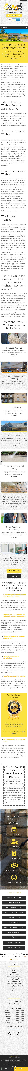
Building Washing (14, 407)
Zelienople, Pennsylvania (14, 942)
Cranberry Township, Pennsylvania (14, 912)
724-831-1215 (15, 15)
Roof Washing (14, 435)
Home (14, 969)
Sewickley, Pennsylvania (14, 932)
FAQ (14, 988)
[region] (14, 35)
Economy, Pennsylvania (14, 917)
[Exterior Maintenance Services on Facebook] (14, 1033)
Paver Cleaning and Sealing (14, 496)
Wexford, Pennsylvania (14, 947)
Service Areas (14, 990)
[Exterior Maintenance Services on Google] (9, 1033)
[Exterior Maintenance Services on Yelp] (19, 1033)
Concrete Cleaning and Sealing (14, 467)
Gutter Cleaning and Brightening (14, 528)
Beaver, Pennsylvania (14, 902)
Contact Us (14, 992)
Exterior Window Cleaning (14, 558)
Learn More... (14, 356)
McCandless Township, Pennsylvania (14, 927)
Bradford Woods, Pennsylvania (14, 907)
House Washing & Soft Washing (14, 377)
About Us (14, 971)
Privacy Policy (13, 1064)
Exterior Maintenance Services (14, 7)
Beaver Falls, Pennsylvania (14, 897)
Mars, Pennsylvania (14, 922)
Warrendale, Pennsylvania (14, 937)
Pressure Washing (14, 347)
